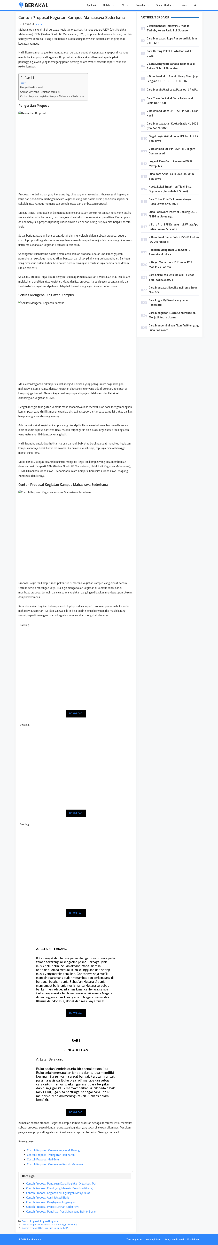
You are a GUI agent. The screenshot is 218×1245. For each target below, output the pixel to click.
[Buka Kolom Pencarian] (195, 5)
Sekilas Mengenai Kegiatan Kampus (40, 92)
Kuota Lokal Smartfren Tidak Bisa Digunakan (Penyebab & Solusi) (170, 188)
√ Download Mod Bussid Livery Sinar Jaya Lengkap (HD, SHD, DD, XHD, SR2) (172, 78)
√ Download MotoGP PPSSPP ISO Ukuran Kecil (172, 113)
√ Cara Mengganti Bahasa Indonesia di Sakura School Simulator (171, 66)
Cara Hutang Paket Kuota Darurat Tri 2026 (170, 53)
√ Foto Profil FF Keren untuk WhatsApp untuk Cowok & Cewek (173, 226)
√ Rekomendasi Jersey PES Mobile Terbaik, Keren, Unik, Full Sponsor (168, 28)
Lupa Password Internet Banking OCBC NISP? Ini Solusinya (173, 214)
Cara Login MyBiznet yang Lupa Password (168, 302)
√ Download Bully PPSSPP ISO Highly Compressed (172, 151)
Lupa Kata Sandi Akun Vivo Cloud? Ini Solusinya (171, 176)
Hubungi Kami (153, 1239)
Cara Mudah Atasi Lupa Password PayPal (172, 89)
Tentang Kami (134, 1239)
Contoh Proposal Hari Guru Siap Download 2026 (45, 1228)
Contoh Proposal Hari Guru (43, 1159)
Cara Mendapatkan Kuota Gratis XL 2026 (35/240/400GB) (172, 125)
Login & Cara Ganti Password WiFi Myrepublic (170, 163)
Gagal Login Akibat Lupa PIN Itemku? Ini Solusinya (173, 138)
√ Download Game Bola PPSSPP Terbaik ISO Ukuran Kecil (174, 239)
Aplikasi (91, 5)
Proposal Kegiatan (49, 1221)
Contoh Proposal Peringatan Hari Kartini (51, 1155)
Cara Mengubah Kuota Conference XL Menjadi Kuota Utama (172, 315)
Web (184, 5)
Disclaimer (193, 1239)
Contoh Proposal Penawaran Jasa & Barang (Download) (49, 1224)
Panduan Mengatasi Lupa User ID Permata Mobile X (169, 252)
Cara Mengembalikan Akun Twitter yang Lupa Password (174, 327)
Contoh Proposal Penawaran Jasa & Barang (53, 1150)
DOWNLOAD (75, 713)
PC (122, 5)
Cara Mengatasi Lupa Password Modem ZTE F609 (172, 40)
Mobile (106, 5)
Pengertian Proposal (31, 87)
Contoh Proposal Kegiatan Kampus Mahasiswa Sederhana (52, 96)
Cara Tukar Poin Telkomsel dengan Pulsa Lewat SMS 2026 (170, 201)
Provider (140, 5)
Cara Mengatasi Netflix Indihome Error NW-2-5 (173, 289)
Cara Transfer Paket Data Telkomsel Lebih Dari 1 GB (170, 100)
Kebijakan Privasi (174, 1239)
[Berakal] (33, 5)
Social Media (163, 5)
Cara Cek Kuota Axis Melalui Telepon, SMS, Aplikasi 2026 (172, 277)
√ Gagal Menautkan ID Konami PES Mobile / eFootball (170, 264)
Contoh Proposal (30, 1221)
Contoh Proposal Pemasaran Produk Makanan (55, 1164)
